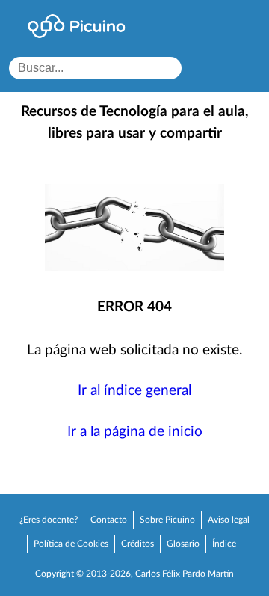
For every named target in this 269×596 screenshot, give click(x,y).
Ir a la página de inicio (134, 432)
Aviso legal (229, 519)
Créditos (137, 543)
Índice (224, 543)
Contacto (108, 519)
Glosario (183, 543)
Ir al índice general (134, 391)
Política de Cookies (71, 543)
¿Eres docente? (48, 519)
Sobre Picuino (167, 519)
